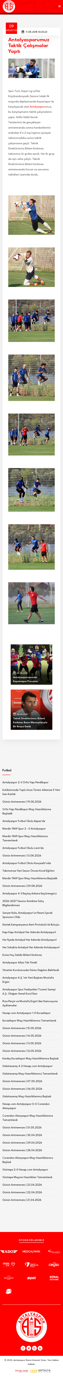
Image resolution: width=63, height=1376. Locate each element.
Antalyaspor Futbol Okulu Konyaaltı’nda (26, 863)
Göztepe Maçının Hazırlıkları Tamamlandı (27, 1177)
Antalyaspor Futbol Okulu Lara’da (23, 848)
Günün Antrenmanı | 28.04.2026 (22, 1150)
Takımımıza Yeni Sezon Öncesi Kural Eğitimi (28, 871)
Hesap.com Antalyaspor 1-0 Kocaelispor (26, 1013)
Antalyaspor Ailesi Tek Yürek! (19, 962)
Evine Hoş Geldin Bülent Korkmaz (22, 955)
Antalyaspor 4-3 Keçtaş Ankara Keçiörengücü (29, 893)
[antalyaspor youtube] (40, 1348)
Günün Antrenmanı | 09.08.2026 (22, 886)
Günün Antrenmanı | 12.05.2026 (21, 1051)
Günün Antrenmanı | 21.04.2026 (21, 1200)
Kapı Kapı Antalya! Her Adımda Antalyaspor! (29, 932)
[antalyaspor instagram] (34, 1348)
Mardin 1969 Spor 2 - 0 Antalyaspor (24, 828)
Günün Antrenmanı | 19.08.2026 (21, 802)
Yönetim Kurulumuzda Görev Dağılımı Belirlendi (30, 970)
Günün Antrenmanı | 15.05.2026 (21, 1028)
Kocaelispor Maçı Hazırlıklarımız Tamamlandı (29, 1020)
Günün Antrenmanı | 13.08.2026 (21, 855)
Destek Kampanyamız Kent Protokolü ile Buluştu (30, 924)
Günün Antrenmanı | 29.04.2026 (22, 1142)
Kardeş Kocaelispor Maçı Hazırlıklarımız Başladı (30, 1058)
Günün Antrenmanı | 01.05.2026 (22, 1127)
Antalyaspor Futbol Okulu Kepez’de (23, 821)
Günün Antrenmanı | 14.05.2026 (21, 1036)
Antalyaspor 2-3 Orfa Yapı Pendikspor (25, 782)
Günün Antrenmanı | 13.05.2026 (21, 1043)
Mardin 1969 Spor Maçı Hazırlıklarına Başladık (29, 878)
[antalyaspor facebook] (23, 1348)
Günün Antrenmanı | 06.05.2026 (22, 1089)
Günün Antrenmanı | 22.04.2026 (22, 1192)
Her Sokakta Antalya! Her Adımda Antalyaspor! (31, 947)
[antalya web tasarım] (20, 1371)
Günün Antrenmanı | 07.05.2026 (22, 1081)
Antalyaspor (37, 106)
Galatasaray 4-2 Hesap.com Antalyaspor (27, 1066)
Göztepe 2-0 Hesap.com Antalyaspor (25, 1169)
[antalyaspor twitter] (28, 1348)
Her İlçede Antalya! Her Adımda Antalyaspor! (29, 940)
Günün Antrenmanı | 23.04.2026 (22, 1185)
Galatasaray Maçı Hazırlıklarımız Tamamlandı (30, 1073)
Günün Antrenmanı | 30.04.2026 (22, 1135)
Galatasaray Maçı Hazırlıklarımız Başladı (26, 1096)
